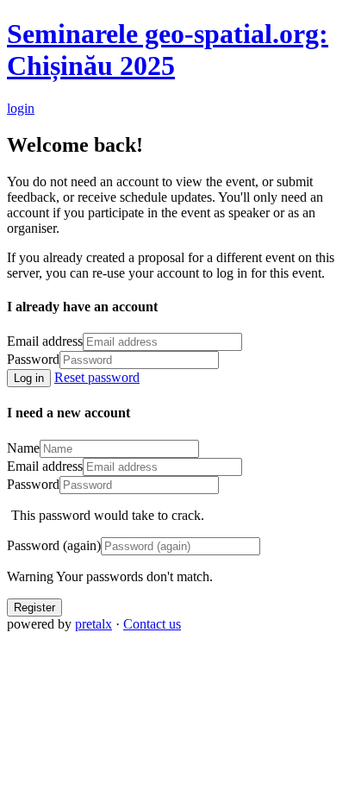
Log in (29, 378)
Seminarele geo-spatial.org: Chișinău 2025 (167, 49)
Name (23, 448)
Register (34, 607)
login (20, 108)
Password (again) (54, 545)
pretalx (93, 624)
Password (33, 359)
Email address (45, 341)
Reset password (97, 377)
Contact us (152, 624)
